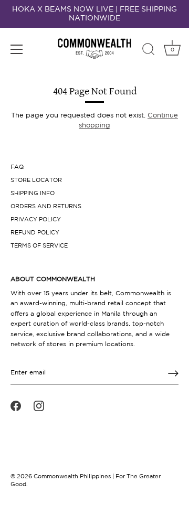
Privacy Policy (35, 219)
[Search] (148, 50)
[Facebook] (15, 406)
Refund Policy (34, 232)
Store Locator (36, 180)
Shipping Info (32, 193)
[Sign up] (173, 373)
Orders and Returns (45, 206)
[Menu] (16, 49)
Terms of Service (39, 246)
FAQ (17, 167)
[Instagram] (39, 406)
